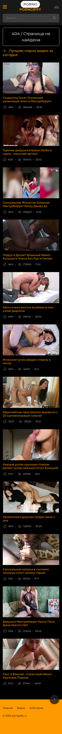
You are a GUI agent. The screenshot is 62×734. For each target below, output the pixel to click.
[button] (5, 7)
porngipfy (30, 7)
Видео (21, 708)
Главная (8, 708)
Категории (36, 708)
